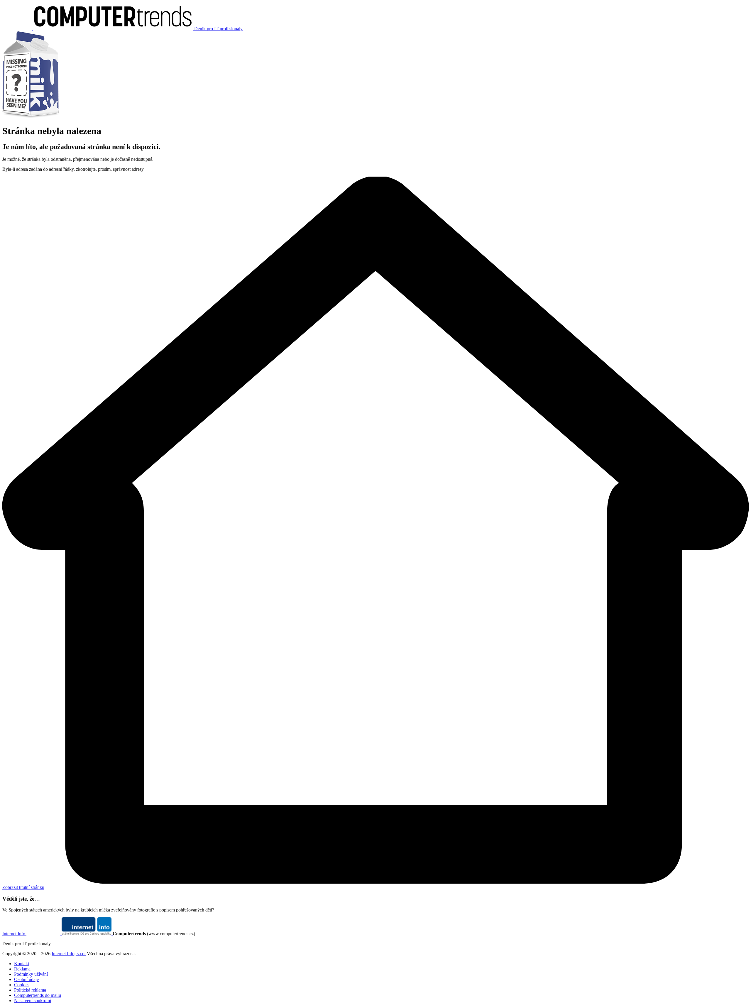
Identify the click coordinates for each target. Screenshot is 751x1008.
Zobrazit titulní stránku (23, 887)
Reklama (22, 968)
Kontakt (21, 963)
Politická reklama (30, 989)
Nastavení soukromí (32, 1000)
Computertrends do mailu (37, 995)
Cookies (21, 984)
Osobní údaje (26, 979)
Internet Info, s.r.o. (69, 953)
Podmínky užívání (31, 974)
